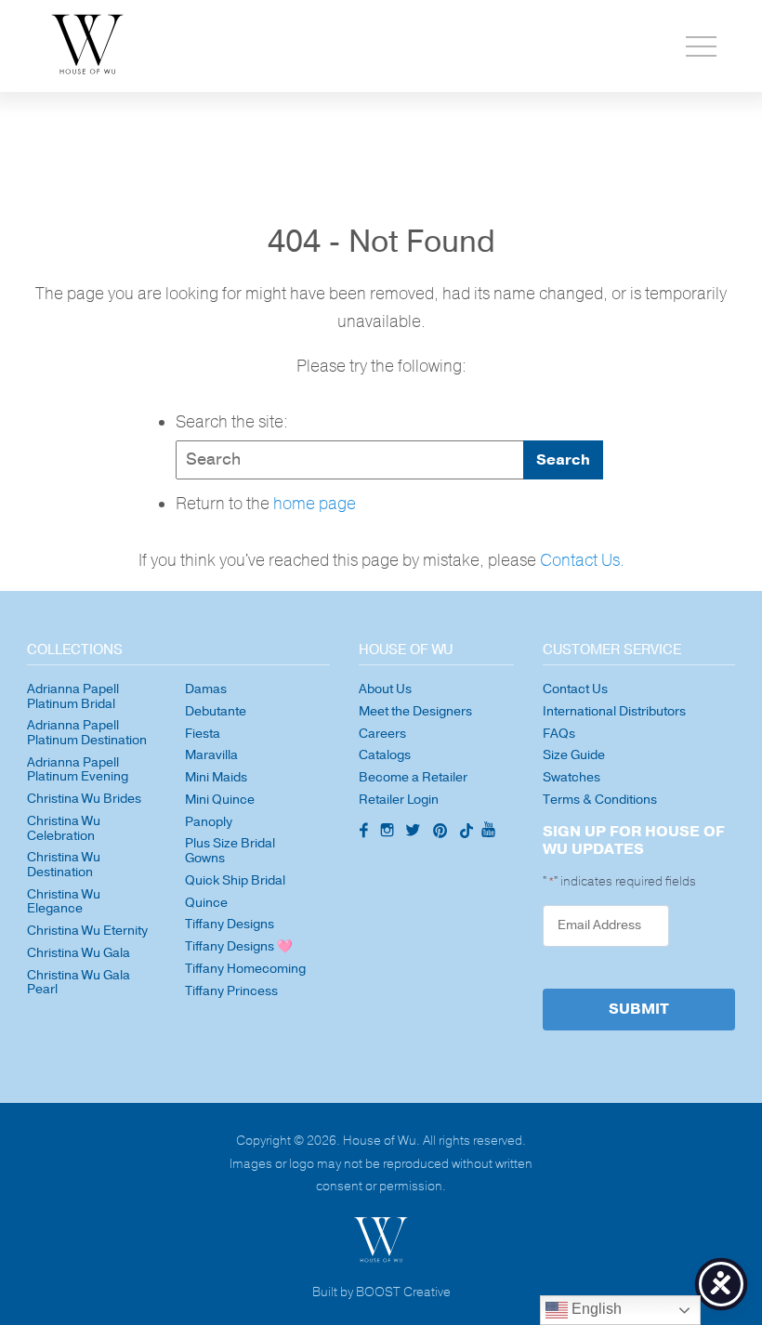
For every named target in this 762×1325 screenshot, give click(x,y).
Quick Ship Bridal (235, 880)
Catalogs (385, 755)
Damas (206, 689)
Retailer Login (399, 799)
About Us (385, 689)
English (595, 1309)
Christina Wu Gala (78, 953)
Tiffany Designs (229, 924)
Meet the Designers (415, 711)
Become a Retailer (413, 777)
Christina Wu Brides (84, 798)
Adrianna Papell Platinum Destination (87, 732)
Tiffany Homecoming (245, 968)
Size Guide (574, 755)
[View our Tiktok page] (464, 832)
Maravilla (211, 755)
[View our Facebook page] (362, 831)
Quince (206, 903)
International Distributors (614, 711)
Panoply (208, 822)
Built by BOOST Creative (381, 1293)
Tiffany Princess (231, 991)
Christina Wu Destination (63, 864)
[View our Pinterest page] (442, 832)
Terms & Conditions (600, 799)
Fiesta (202, 733)
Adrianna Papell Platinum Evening (77, 770)
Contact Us (575, 689)
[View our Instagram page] (389, 832)
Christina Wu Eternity (87, 930)
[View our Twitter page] (415, 832)
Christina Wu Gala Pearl (78, 982)
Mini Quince (220, 799)
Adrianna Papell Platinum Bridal (73, 696)
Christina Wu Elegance (63, 902)
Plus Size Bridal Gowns (230, 850)
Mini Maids (216, 777)
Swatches (571, 777)
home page (314, 504)
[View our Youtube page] (488, 830)
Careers (382, 733)
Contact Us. (582, 560)
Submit (639, 1009)
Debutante (215, 711)
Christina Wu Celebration (63, 828)
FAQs (559, 733)
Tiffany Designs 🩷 (239, 946)
